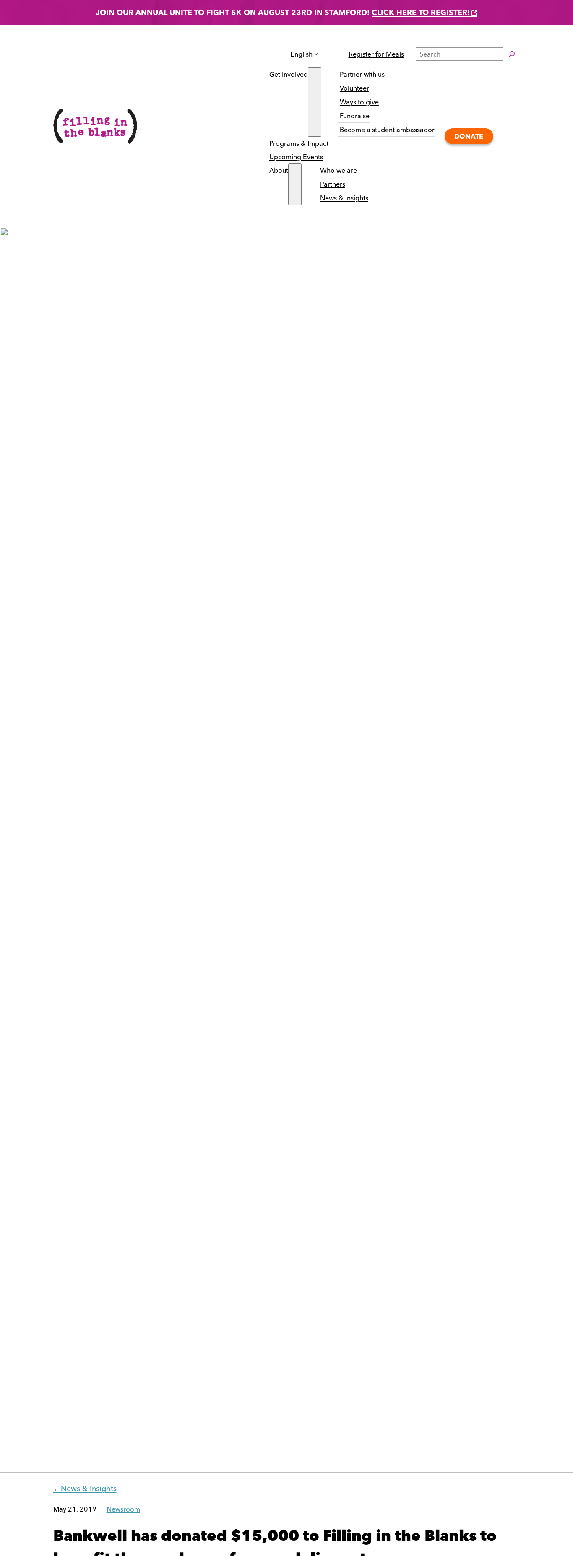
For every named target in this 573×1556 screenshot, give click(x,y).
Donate (468, 136)
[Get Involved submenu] (314, 102)
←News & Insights (85, 1488)
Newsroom (123, 1509)
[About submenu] (295, 184)
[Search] (511, 54)
